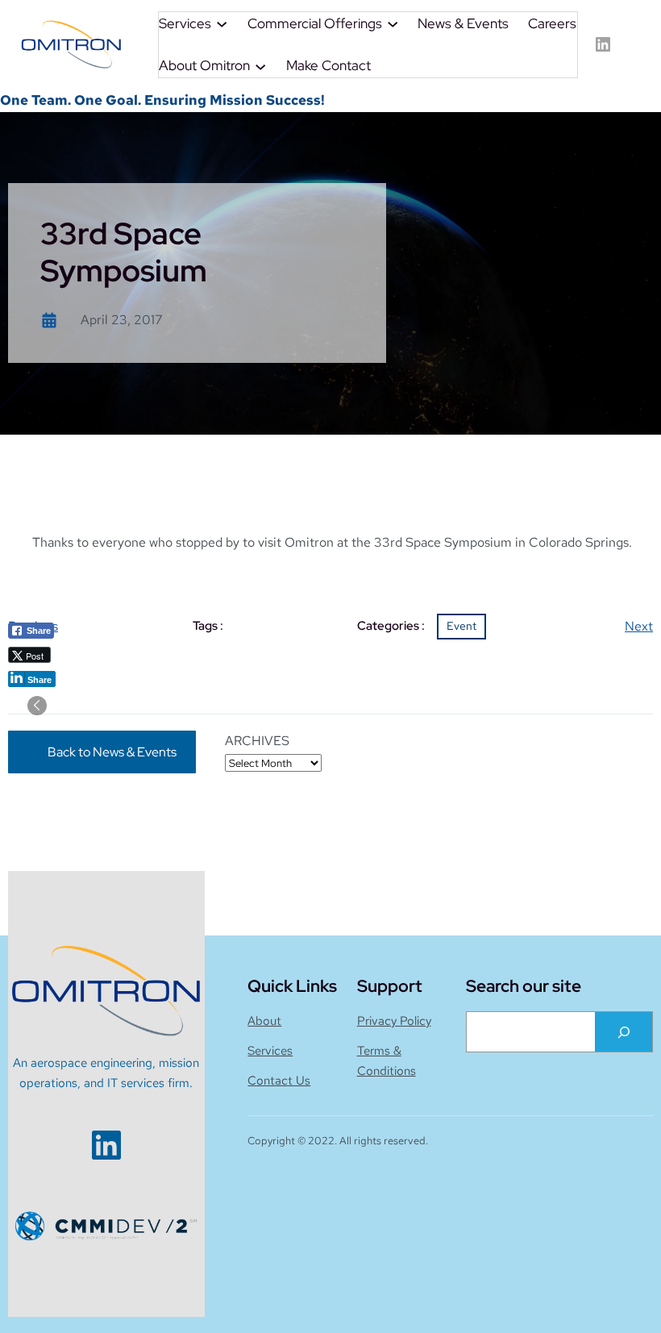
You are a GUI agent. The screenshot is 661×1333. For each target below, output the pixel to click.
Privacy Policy (394, 1021)
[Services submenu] (221, 23)
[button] (37, 705)
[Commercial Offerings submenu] (392, 23)
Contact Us (278, 1081)
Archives (257, 740)
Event (461, 626)
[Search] (623, 1032)
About (264, 1021)
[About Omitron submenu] (260, 65)
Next (639, 626)
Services (270, 1051)
